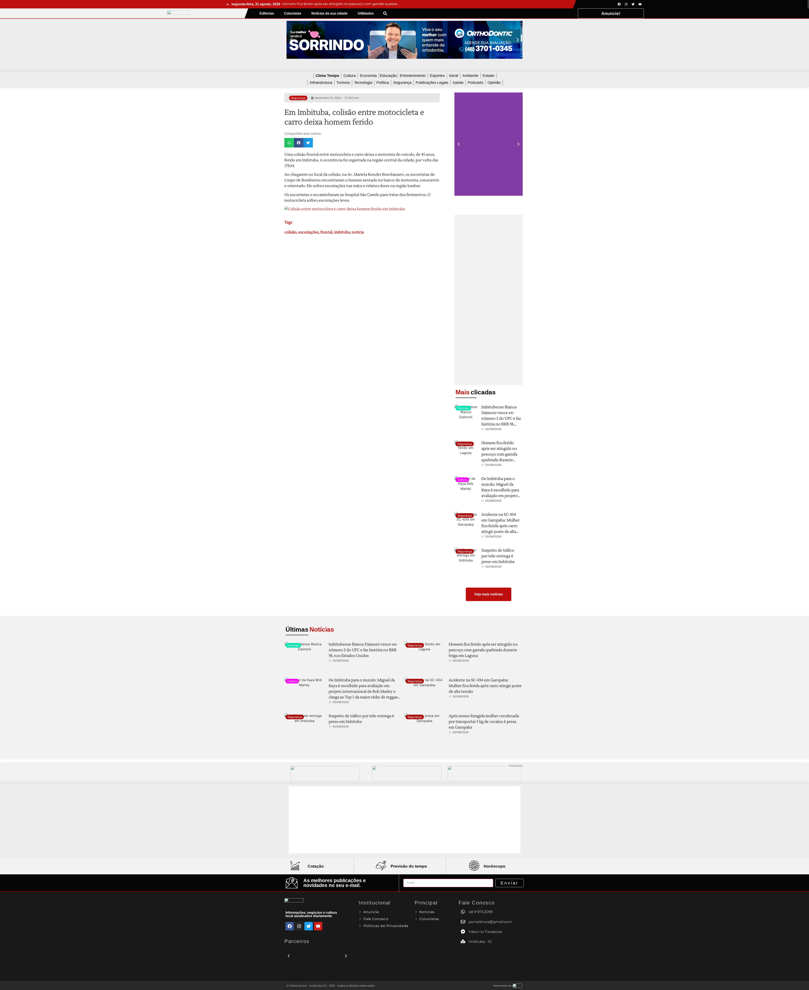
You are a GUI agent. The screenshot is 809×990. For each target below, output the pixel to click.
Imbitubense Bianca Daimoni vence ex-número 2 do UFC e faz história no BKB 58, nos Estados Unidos (501, 418)
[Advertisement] (488, 300)
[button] (385, 13)
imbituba (342, 232)
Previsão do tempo (409, 866)
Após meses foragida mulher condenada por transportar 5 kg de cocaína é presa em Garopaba (484, 722)
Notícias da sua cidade (329, 13)
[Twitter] (633, 4)
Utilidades (366, 13)
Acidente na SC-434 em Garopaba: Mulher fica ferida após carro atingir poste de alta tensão (500, 526)
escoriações (308, 232)
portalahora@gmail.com (490, 922)
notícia (358, 232)
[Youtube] (640, 4)
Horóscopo (494, 866)
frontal (326, 232)
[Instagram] (626, 4)
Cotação (316, 866)
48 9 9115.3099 (481, 912)
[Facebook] (619, 4)
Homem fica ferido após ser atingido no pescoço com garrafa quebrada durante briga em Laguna (499, 454)
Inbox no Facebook (485, 932)
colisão (290, 232)
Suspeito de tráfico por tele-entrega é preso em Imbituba (497, 556)
